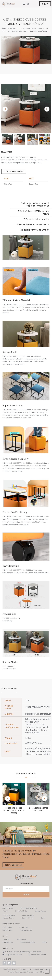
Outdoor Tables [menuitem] (8, 918)
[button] (24, 4)
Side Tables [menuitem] (23, 927)
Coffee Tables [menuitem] (8, 908)
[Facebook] (4, 963)
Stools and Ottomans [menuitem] (29, 908)
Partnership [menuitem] (21, 939)
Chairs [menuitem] (5, 911)
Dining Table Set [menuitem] (21, 911)
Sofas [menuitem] (43, 918)
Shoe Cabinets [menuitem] (28, 915)
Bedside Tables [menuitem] (26, 930)
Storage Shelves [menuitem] (9, 915)
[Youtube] (14, 963)
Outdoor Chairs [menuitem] (27, 918)
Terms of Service (33, 969)
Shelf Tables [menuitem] (7, 927)
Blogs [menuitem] (45, 942)
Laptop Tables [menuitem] (40, 911)
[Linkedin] (9, 963)
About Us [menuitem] (6, 939)
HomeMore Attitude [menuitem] (28, 942)
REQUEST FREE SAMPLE (14, 171)
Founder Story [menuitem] (8, 942)
